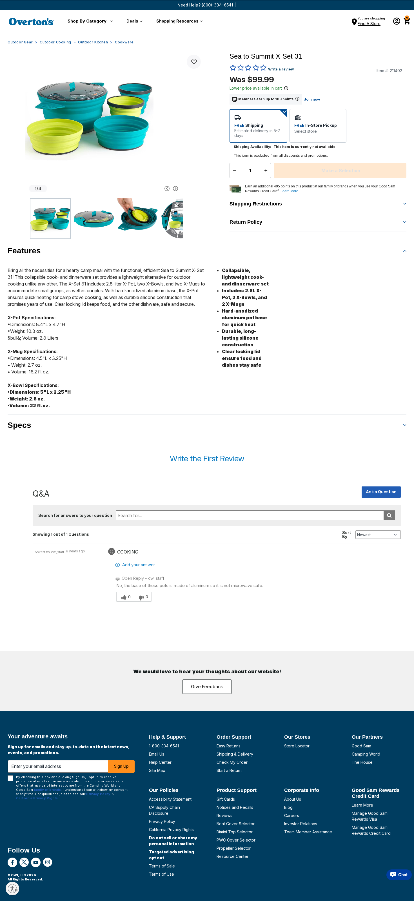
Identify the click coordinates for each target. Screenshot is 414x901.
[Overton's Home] (31, 21)
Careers (291, 815)
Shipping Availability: (252, 147)
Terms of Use (161, 874)
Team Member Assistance (308, 831)
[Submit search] (389, 515)
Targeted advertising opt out (171, 854)
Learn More (362, 805)
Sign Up (121, 766)
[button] (89, 21)
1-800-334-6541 (164, 745)
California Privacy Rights (171, 829)
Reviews (224, 815)
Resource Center (232, 856)
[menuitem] (89, 21)
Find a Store (369, 23)
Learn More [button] (289, 191)
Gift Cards (226, 799)
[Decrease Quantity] (233, 170)
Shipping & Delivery (235, 754)
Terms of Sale (162, 866)
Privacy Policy (162, 821)
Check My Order (232, 762)
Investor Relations (300, 823)
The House (362, 762)
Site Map (157, 770)
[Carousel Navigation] (146, 188)
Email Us (156, 754)
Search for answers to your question (75, 515)
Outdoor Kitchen (93, 42)
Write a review (281, 69)
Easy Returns (229, 745)
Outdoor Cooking (55, 42)
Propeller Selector (234, 848)
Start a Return (229, 770)
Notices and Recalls (235, 807)
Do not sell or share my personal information (173, 840)
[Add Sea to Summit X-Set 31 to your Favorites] (194, 62)
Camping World (366, 754)
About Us (292, 799)
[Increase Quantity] (267, 170)
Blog (288, 807)
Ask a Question (381, 491)
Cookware (124, 42)
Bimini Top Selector (235, 831)
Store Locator (297, 745)
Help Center (160, 762)
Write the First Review (207, 458)
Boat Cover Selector (236, 823)
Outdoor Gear (20, 42)
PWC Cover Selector (236, 840)
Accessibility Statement (170, 799)
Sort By (346, 535)
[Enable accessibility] (12, 888)
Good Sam (361, 745)
